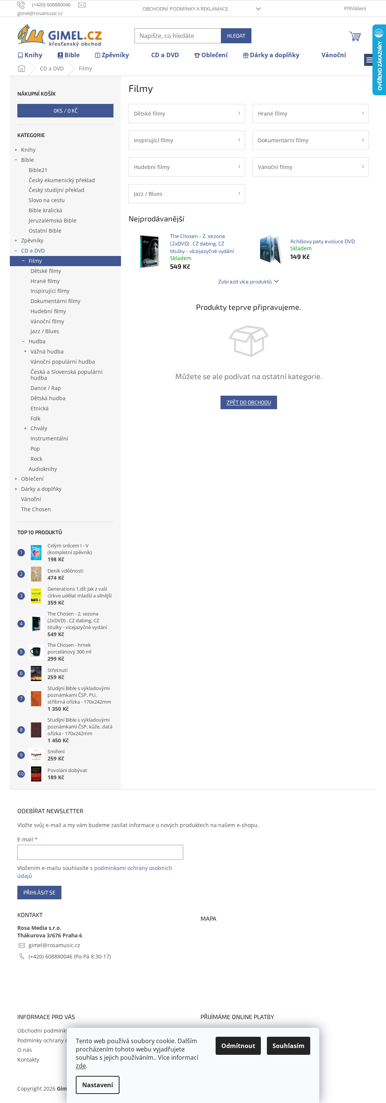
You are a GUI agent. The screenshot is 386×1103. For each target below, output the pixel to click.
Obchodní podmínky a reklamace (185, 8)
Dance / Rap (46, 388)
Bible (27, 159)
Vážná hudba (47, 351)
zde (81, 1066)
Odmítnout (238, 1046)
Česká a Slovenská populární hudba (67, 375)
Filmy (35, 260)
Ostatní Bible (45, 230)
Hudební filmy (48, 311)
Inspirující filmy (50, 290)
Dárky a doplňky (41, 488)
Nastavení (97, 1085)
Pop (35, 448)
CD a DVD (33, 250)
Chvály (39, 428)
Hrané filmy (45, 281)
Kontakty (28, 1059)
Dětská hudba (48, 398)
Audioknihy (43, 468)
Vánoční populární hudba (63, 361)
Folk (35, 418)
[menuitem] (30, 55)
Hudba (37, 341)
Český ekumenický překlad (62, 180)
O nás (24, 1049)
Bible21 (38, 170)
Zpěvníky (32, 240)
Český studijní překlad (56, 189)
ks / (66, 110)
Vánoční (31, 499)
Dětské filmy (46, 270)
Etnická (40, 408)
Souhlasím (289, 1046)
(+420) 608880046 (51, 956)
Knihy (28, 149)
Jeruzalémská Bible (53, 220)
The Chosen (36, 509)
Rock (36, 458)
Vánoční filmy (47, 321)
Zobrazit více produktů (245, 281)
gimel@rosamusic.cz (54, 945)
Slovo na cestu (47, 200)
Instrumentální (49, 438)
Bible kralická (45, 210)
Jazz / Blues (45, 331)
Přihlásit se (39, 892)
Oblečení (32, 478)
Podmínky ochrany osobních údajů (60, 1040)
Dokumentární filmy (55, 301)
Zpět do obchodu (249, 402)
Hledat (236, 35)
